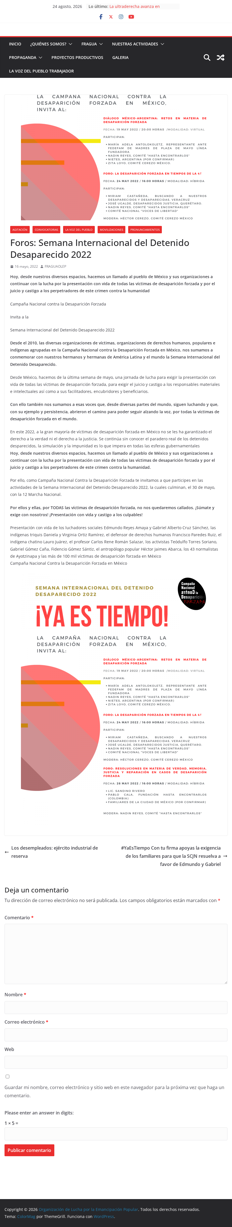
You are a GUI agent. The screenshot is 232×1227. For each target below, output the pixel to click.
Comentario (19, 917)
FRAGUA (89, 44)
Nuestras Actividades (135, 44)
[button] (69, 44)
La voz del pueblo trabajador (41, 71)
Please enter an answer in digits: (39, 1113)
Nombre (15, 994)
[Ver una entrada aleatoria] (220, 57)
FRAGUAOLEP (55, 266)
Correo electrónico (26, 1022)
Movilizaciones (111, 230)
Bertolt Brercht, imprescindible (138, 5)
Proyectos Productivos (77, 57)
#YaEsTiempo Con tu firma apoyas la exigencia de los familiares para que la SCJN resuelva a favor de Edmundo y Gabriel (171, 856)
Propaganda (22, 57)
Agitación (19, 230)
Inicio (15, 44)
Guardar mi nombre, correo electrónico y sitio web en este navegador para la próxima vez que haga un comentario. (114, 1091)
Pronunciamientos (145, 230)
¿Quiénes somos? (48, 44)
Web (9, 1049)
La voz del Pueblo (79, 230)
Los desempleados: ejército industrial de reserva (54, 852)
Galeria (120, 57)
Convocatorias (46, 230)
